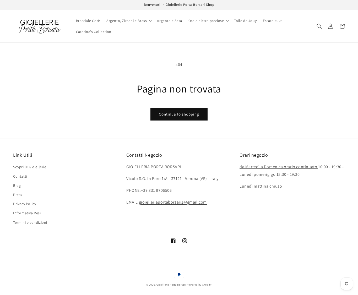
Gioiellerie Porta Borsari (171, 284)
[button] (128, 20)
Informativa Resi (27, 213)
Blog (17, 185)
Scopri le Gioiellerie (29, 167)
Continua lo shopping (179, 114)
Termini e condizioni (30, 222)
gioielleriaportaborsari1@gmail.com (173, 202)
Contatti (20, 176)
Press (17, 194)
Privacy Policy (24, 203)
